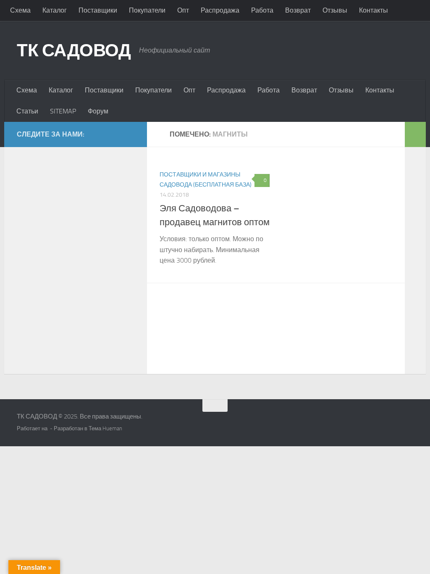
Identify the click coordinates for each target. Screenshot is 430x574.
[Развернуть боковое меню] (415, 134)
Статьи (27, 111)
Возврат (298, 10)
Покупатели (147, 10)
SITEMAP (63, 111)
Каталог (54, 10)
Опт (183, 10)
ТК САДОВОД (74, 50)
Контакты (373, 10)
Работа (262, 10)
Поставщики (98, 10)
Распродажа (220, 10)
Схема (20, 10)
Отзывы (334, 10)
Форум (98, 111)
